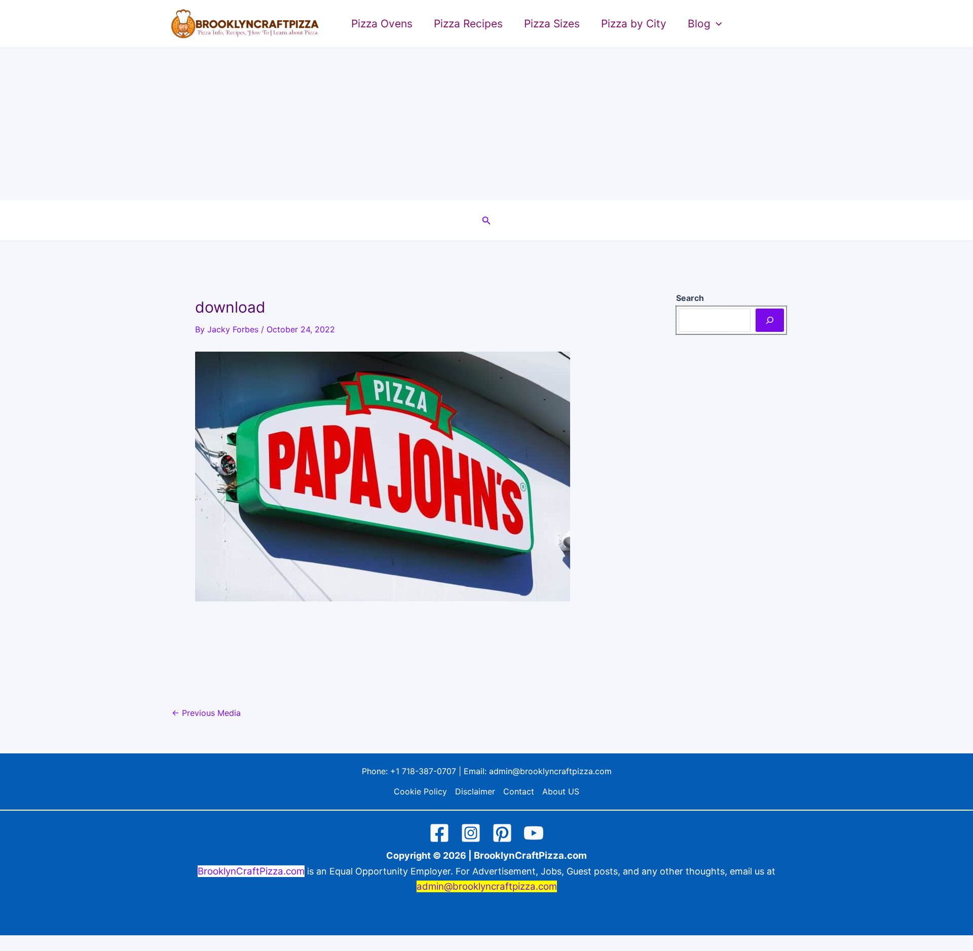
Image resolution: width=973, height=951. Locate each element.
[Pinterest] (502, 833)
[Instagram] (471, 833)
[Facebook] (439, 833)
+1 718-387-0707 (423, 771)
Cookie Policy (420, 791)
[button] (716, 23)
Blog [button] (699, 23)
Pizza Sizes (552, 23)
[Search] (770, 320)
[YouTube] (533, 833)
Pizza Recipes (468, 23)
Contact (518, 791)
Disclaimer (475, 791)
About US (560, 791)
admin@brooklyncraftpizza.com (550, 771)
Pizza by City (633, 23)
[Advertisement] (486, 124)
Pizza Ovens (382, 23)
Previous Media (206, 713)
